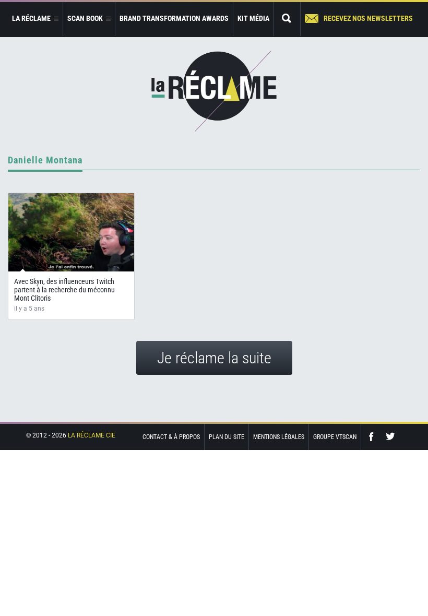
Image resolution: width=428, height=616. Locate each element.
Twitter (390, 436)
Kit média (253, 18)
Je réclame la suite (214, 358)
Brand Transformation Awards (174, 18)
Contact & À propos (171, 437)
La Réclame (214, 91)
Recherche (287, 19)
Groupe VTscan (334, 437)
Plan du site (226, 437)
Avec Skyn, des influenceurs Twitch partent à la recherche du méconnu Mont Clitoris (64, 289)
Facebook (373, 436)
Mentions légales (278, 437)
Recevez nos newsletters (368, 18)
